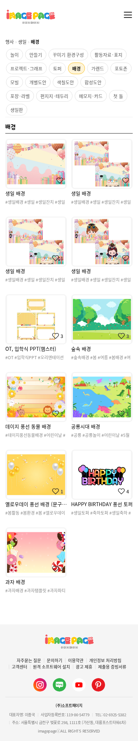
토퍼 (57, 68)
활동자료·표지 (108, 54)
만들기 (35, 54)
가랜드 (97, 68)
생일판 (16, 109)
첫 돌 (118, 96)
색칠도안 (65, 82)
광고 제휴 (84, 667)
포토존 (121, 68)
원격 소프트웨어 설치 (51, 667)
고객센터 (19, 667)
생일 (22, 41)
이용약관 (76, 660)
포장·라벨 (20, 96)
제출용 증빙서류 (112, 667)
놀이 (14, 54)
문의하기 (54, 660)
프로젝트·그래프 (26, 68)
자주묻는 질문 (29, 660)
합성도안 (93, 82)
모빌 (14, 82)
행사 (9, 41)
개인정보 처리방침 (105, 660)
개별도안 (37, 82)
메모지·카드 (91, 96)
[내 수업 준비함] (58, 180)
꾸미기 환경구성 (68, 54)
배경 (76, 68)
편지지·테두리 (54, 96)
